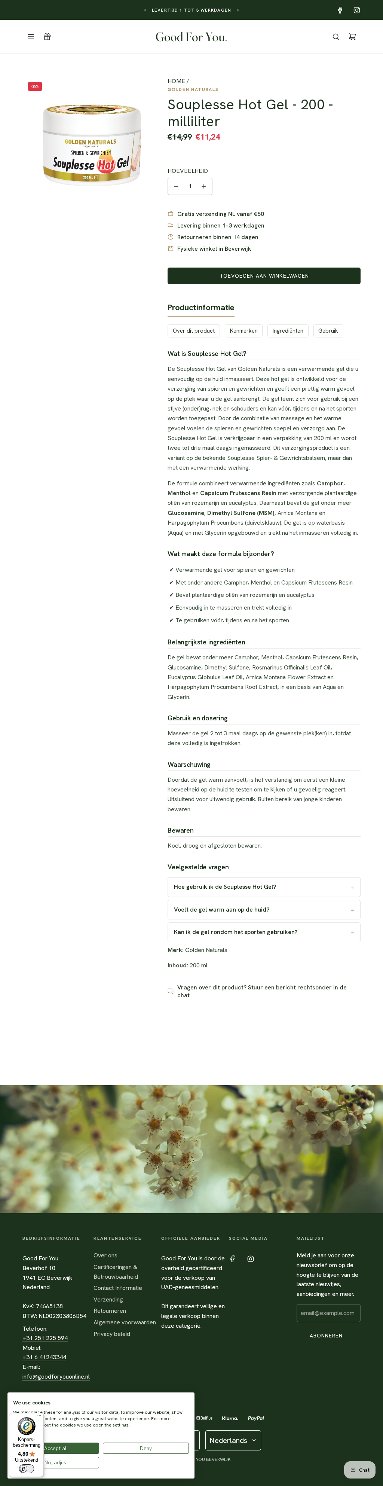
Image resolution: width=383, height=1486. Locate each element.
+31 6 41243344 (44, 1357)
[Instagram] (357, 10)
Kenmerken (244, 330)
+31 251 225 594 (45, 1338)
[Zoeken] (336, 36)
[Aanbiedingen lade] (47, 36)
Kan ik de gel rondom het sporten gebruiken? (236, 932)
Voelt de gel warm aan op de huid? (222, 909)
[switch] (26, 1468)
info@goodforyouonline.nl (56, 1376)
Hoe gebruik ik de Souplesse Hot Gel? (225, 887)
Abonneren (326, 1335)
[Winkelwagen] (352, 36)
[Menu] (39, 1417)
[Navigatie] (30, 36)
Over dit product (194, 330)
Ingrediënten (288, 330)
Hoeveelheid (188, 171)
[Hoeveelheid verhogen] (204, 186)
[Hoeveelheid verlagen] (176, 186)
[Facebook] (340, 10)
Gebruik (328, 330)
